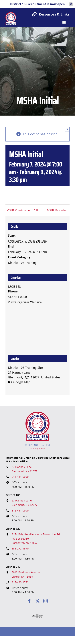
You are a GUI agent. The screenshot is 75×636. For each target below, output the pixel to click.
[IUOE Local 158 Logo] (37, 413)
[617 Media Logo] (37, 616)
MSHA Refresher (57, 210)
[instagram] (45, 601)
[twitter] (37, 601)
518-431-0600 (20, 476)
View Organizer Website (25, 302)
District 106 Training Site (25, 368)
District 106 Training (22, 263)
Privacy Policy (37, 448)
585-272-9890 (20, 548)
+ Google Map (20, 382)
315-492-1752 (20, 582)
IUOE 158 (14, 287)
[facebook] (29, 601)
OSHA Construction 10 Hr (23, 210)
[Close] (71, 4)
